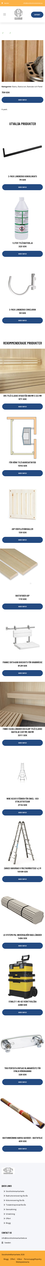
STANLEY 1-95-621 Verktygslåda (22, 1001)
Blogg (8, 1223)
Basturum (15, 33)
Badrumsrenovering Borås (17, 1196)
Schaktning (10, 1214)
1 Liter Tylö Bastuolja (22, 243)
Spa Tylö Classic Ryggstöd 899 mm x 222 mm (22, 395)
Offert (37, 15)
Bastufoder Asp (22, 595)
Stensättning (11, 1209)
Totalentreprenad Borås (16, 1205)
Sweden (6, 3)
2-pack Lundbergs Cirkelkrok (22, 309)
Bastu (6, 33)
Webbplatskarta (22, 1262)
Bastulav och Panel (34, 86)
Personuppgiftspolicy (33, 1259)
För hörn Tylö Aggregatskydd (22, 462)
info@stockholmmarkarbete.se (32, 3)
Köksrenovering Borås (15, 1200)
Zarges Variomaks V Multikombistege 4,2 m (22, 868)
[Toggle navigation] (5, 14)
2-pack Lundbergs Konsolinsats (22, 176)
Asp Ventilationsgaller (22, 529)
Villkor (19, 1259)
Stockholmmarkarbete (15, 1191)
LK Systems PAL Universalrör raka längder (22, 934)
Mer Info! (22, 100)
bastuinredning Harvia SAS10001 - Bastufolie (22, 1137)
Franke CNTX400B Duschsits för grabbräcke (22, 662)
